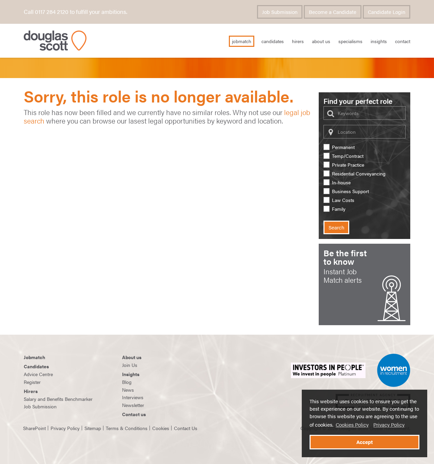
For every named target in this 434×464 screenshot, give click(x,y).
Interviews (132, 397)
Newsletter (133, 405)
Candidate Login (386, 12)
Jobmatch (34, 357)
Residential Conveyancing (359, 173)
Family (339, 209)
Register (32, 381)
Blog (127, 381)
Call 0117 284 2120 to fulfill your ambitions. (75, 11)
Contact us (134, 414)
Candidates (272, 41)
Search (336, 227)
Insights (379, 41)
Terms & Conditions (126, 428)
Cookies (160, 428)
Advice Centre (38, 374)
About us (131, 357)
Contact (402, 41)
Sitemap (92, 428)
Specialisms (350, 41)
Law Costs (343, 200)
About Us (321, 41)
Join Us (129, 364)
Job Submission (279, 12)
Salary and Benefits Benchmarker (58, 398)
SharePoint (34, 428)
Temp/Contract (347, 156)
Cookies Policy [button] (352, 424)
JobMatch (241, 41)
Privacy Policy (389, 424)
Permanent (343, 147)
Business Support (350, 191)
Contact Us (185, 428)
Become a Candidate (332, 12)
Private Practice (348, 165)
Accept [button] (364, 442)
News (128, 389)
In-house (341, 182)
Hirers (298, 41)
